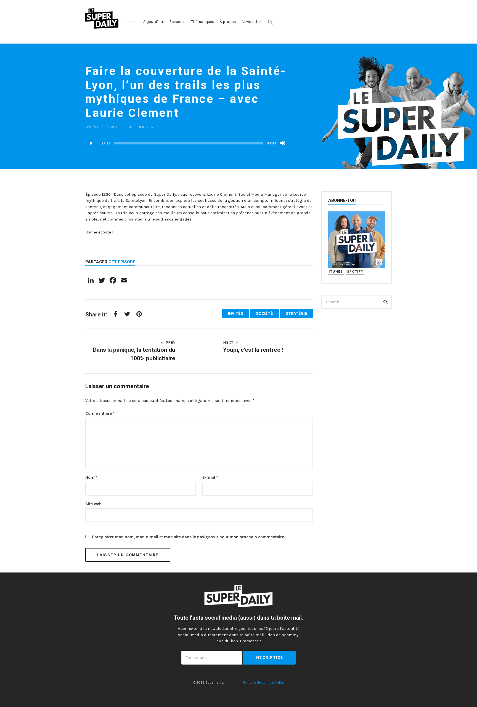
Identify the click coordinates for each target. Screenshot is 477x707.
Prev (170, 342)
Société (102, 127)
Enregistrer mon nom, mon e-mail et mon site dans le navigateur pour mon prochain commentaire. (188, 536)
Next (228, 342)
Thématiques (202, 21)
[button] (270, 22)
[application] (186, 143)
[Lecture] (90, 143)
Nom (91, 477)
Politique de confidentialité (263, 682)
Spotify (355, 271)
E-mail (210, 477)
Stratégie (115, 127)
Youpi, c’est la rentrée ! (253, 349)
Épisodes (177, 21)
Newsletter (251, 21)
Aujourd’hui (153, 21)
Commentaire (100, 413)
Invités (90, 127)
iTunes (336, 271)
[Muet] (283, 143)
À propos (228, 21)
